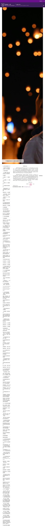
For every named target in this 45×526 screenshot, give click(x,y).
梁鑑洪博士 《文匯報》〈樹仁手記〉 (6, 462)
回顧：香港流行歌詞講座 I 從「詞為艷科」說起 (6, 374)
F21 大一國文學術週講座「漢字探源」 (6, 271)
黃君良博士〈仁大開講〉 (7, 205)
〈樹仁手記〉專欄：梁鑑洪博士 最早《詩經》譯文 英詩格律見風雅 (6, 492)
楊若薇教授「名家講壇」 (7, 469)
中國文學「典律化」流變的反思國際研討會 (6, 253)
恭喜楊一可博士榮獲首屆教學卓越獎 (6, 430)
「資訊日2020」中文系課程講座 (6, 197)
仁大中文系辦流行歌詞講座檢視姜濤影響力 (6, 370)
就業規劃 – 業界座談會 (6, 302)
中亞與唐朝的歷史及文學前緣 (6, 380)
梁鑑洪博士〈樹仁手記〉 (7, 367)
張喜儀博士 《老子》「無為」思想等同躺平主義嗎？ (6, 388)
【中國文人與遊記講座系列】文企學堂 (6, 239)
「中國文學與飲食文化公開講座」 (6, 309)
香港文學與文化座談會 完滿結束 (6, 275)
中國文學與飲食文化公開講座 (6, 300)
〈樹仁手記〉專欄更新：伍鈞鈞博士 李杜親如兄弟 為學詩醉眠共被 (6, 512)
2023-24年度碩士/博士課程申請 (6, 351)
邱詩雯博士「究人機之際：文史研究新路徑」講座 (6, 343)
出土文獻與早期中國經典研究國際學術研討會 (6, 203)
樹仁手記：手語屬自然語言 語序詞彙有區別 (6, 214)
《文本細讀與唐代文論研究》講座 (6, 338)
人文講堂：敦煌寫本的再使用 (6, 467)
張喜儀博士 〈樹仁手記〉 (7, 346)
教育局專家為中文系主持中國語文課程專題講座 (6, 424)
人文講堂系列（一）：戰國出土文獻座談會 (6, 281)
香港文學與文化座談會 (6, 273)
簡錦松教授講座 (5, 437)
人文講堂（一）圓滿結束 (6, 178)
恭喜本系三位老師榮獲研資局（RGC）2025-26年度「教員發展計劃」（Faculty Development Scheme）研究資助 (6, 487)
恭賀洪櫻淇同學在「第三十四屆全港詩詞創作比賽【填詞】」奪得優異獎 (6, 446)
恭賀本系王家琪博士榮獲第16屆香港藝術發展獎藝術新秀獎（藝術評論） (6, 316)
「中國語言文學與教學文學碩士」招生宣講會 (6, 168)
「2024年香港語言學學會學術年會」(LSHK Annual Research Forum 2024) (6, 458)
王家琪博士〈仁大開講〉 (7, 262)
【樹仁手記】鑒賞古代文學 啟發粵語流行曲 (6, 211)
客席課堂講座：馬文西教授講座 (6, 408)
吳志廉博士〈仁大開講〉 (7, 261)
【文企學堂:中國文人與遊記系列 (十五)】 (6, 250)
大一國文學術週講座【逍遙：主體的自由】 (6, 284)
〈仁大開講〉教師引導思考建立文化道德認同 (6, 173)
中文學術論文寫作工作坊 (6, 392)
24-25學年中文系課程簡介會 (6, 442)
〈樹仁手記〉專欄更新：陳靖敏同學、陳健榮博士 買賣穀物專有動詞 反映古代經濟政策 (6, 500)
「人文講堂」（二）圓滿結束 (6, 180)
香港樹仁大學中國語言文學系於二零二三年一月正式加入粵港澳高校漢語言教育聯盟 (6, 400)
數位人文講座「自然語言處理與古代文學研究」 (7, 406)
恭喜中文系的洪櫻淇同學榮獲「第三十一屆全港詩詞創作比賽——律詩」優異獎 (6, 246)
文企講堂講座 (5, 207)
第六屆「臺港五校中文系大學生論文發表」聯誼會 (6, 305)
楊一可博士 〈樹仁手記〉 (7, 365)
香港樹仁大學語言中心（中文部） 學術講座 (6, 223)
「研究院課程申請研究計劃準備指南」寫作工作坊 (6, 359)
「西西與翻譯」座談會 (6, 371)
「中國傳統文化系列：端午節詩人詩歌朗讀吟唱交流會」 (6, 320)
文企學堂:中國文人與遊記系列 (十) (6, 236)
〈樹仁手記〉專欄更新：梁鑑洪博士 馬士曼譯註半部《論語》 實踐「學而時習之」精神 (6, 505)
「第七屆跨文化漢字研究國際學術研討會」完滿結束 (6, 475)
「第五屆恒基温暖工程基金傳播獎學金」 (6, 233)
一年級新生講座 (5, 170)
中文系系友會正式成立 (6, 259)
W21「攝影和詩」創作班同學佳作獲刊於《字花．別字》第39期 (6, 226)
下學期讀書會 (5, 218)
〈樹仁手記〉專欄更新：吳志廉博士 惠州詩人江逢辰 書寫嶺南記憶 (6, 495)
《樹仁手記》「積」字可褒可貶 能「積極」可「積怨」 (6, 414)
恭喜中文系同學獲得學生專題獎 (6, 433)
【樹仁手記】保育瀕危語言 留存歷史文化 (6, 418)
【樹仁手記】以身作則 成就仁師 (6, 411)
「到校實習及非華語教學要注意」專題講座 (6, 421)
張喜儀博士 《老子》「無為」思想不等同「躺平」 (7, 385)
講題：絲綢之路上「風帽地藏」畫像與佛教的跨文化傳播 (6, 297)
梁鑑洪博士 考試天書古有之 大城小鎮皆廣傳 (6, 383)
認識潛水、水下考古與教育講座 (6, 230)
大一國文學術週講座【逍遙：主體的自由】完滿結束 (6, 293)
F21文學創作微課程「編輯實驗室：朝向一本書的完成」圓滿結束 (6, 267)
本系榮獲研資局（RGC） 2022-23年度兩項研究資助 (6, 329)
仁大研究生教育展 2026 (6, 166)
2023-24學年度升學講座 (6, 403)
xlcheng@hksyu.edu (27, 186)
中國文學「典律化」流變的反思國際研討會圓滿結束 (6, 256)
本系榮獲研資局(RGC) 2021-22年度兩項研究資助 (6, 242)
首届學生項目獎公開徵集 (6, 363)
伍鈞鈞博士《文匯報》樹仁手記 (6, 465)
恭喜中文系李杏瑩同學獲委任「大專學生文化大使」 (6, 479)
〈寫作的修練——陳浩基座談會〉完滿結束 (6, 195)
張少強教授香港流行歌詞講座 (6, 340)
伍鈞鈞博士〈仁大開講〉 (7, 326)
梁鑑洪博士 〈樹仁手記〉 (7, 348)
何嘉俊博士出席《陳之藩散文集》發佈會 (6, 483)
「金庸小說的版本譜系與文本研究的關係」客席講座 (6, 453)
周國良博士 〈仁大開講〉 (7, 324)
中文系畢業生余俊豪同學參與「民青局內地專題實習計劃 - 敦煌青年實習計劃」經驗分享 (6, 522)
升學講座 (4, 175)
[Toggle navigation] (44, 5)
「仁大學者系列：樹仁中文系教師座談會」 (6, 377)
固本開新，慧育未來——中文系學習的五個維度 (6, 509)
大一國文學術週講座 (6, 216)
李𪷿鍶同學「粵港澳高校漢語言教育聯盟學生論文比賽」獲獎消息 (6, 395)
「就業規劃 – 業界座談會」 (6, 312)
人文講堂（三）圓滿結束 (6, 183)
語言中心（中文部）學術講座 (6, 200)
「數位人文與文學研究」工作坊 (6, 278)
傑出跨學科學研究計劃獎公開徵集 (6, 354)
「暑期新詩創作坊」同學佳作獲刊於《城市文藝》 (6, 189)
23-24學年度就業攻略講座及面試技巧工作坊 (6, 440)
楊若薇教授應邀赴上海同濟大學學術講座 (6, 428)
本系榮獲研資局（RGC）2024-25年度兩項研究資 (6, 450)
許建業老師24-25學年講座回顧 (6, 472)
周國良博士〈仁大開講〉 (7, 192)
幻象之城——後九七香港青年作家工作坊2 (6, 221)
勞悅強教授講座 (5, 435)
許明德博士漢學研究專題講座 (6, 356)
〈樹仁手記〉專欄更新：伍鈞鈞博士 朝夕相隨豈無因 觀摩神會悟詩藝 (6, 517)
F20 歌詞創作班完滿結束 (6, 186)
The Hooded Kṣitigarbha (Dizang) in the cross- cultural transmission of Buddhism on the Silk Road (6, 288)
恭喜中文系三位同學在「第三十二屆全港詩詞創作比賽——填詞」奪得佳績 (6, 334)
